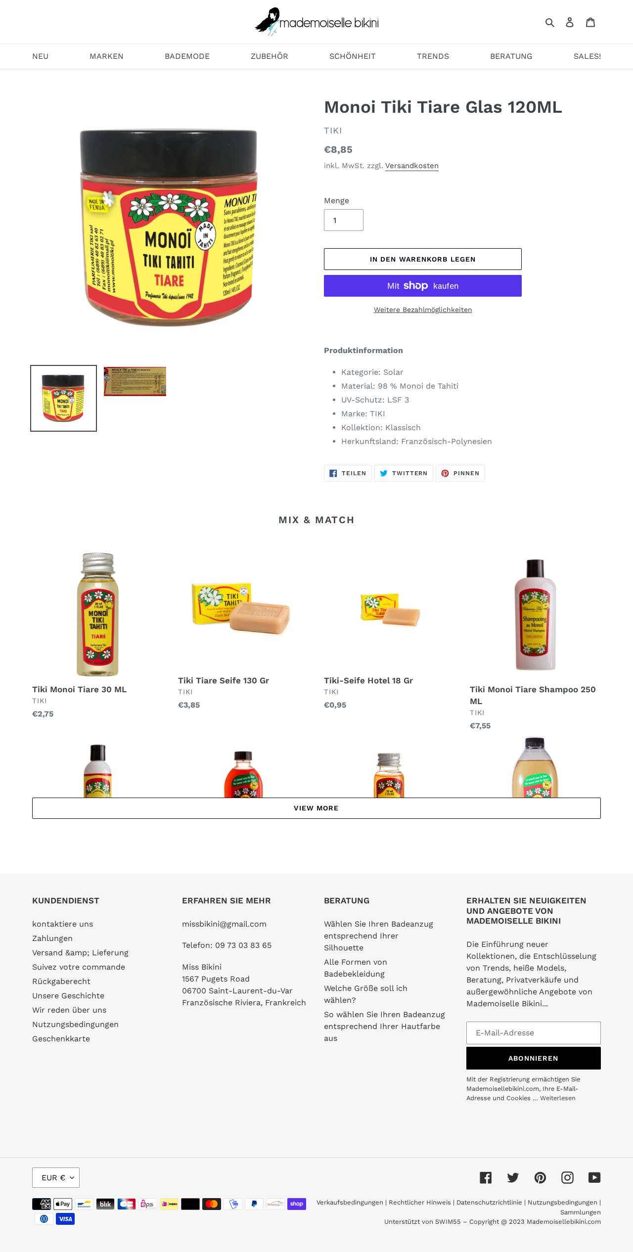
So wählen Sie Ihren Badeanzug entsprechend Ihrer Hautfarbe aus (384, 1026)
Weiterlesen (558, 1098)
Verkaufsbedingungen (349, 1202)
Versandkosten (412, 165)
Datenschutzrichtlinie (489, 1202)
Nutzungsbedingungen (75, 1024)
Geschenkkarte (61, 1038)
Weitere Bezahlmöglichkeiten (423, 309)
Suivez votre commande (78, 967)
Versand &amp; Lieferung (80, 952)
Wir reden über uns (69, 1010)
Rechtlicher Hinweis (420, 1202)
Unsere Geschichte (68, 995)
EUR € (53, 1177)
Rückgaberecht (61, 981)
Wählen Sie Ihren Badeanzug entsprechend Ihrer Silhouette (378, 935)
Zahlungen (52, 938)
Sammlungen (580, 1212)
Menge (336, 200)
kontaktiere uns (62, 924)
